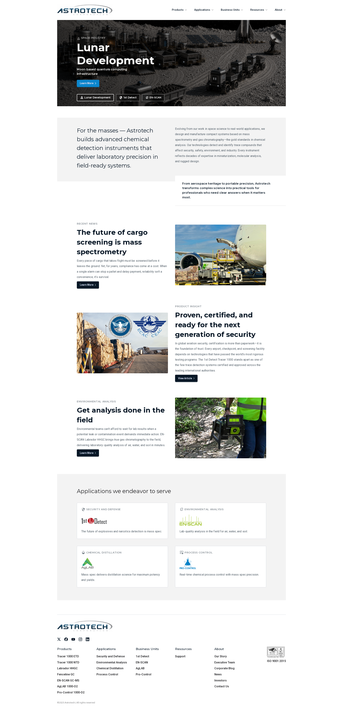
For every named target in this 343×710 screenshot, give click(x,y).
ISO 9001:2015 (276, 661)
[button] (179, 10)
